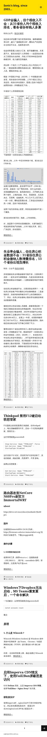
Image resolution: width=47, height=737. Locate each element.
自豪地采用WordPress (11, 734)
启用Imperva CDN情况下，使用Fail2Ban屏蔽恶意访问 (23, 676)
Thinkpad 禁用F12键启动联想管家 (22, 417)
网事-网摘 (20, 243)
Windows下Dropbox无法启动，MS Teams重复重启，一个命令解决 (23, 591)
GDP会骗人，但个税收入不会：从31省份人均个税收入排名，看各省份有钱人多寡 (23, 23)
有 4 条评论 (9, 579)
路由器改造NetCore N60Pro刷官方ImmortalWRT (18, 496)
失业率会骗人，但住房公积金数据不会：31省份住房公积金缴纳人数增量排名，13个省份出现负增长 (23, 256)
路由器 (29, 577)
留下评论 (30, 243)
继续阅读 (8, 235)
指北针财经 (19, 33)
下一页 (44, 728)
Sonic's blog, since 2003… (15, 7)
